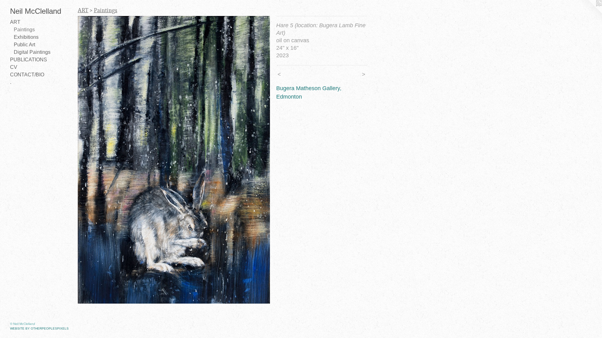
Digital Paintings (32, 52)
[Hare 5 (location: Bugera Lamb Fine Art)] (174, 160)
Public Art (24, 44)
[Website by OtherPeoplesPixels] (589, 12)
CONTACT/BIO (27, 74)
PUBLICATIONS (28, 59)
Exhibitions (26, 37)
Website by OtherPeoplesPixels (39, 328)
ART (15, 22)
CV (13, 67)
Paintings (24, 29)
